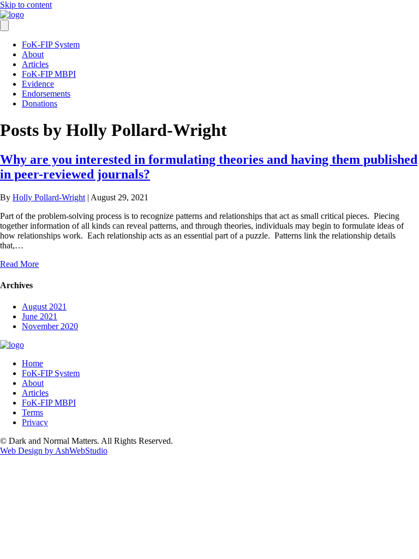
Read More (19, 264)
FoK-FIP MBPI (49, 74)
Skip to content (26, 4)
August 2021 (44, 306)
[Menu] (4, 25)
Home (32, 363)
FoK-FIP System (51, 44)
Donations (39, 103)
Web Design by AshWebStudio (53, 450)
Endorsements (46, 93)
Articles (35, 64)
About (33, 54)
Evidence (38, 83)
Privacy (35, 422)
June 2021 (39, 316)
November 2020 (50, 326)
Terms (32, 412)
